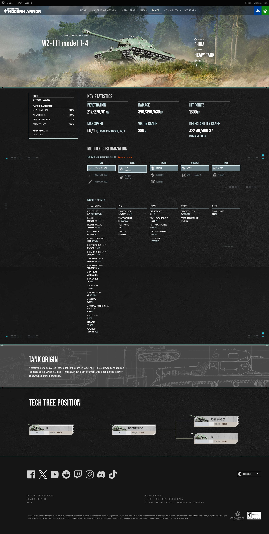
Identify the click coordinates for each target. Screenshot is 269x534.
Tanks (155, 10)
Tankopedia (76, 35)
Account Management (40, 495)
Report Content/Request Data (164, 499)
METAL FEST (128, 10)
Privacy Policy (154, 495)
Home (83, 10)
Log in (248, 3)
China (86, 35)
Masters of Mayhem (104, 10)
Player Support (36, 499)
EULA (30, 503)
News (143, 10)
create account (260, 3)
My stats (190, 10)
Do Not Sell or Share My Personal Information (174, 503)
